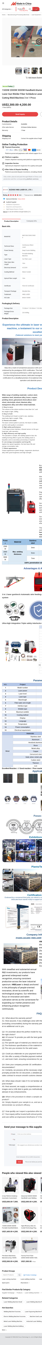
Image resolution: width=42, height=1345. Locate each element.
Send (19, 1162)
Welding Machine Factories (12, 1312)
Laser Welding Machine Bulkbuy (14, 1326)
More (4, 1330)
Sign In (5, 212)
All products (24, 1283)
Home (3, 14)
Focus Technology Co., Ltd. (25, 1337)
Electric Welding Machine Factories (14, 1316)
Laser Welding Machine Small (13, 1302)
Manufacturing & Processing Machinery (18, 14)
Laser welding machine (28, 1279)
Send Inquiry (20, 114)
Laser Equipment (36, 14)
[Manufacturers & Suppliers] (21, 3)
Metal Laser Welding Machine (13, 1321)
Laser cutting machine (9, 1279)
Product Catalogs (30, 1275)
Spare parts (5, 1283)
